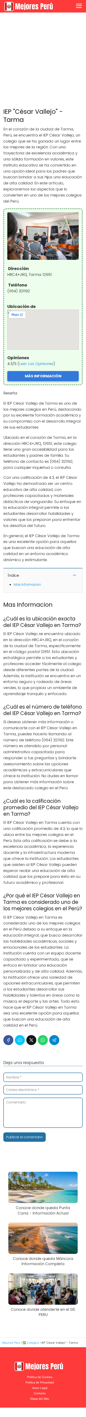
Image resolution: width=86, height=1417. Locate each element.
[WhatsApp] (43, 1040)
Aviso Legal (39, 1387)
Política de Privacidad (39, 1382)
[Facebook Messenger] (20, 1040)
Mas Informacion (27, 584)
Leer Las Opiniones (36, 363)
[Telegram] (54, 1040)
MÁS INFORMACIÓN (43, 376)
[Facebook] (8, 1040)
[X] (31, 1040)
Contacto (40, 1393)
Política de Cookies (39, 1377)
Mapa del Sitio (39, 1398)
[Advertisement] (43, 60)
